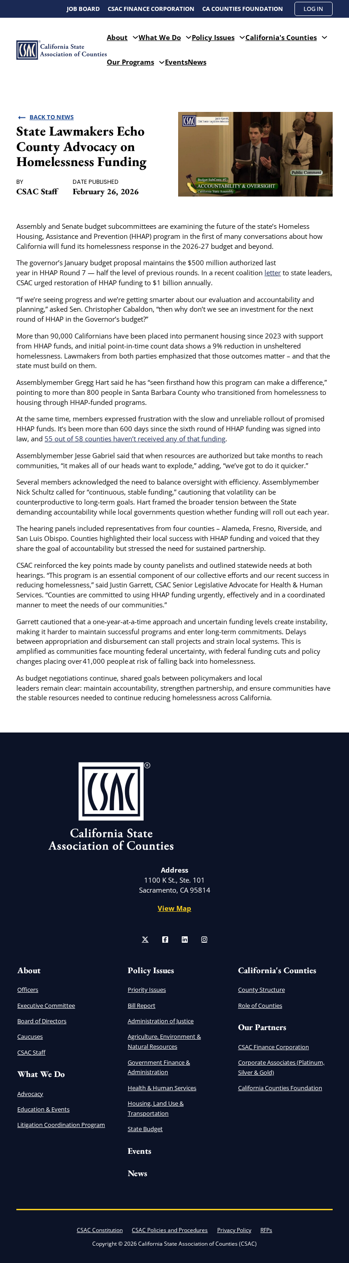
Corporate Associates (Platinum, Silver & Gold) (281, 1067)
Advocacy (30, 1094)
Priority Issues (147, 989)
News (197, 61)
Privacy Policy (234, 1230)
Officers (27, 989)
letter (272, 272)
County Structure (261, 989)
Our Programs (130, 61)
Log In (313, 9)
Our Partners (262, 1027)
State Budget (145, 1129)
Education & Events (43, 1109)
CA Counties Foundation (242, 9)
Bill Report (141, 1005)
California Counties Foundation (280, 1088)
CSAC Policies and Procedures (170, 1230)
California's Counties (281, 37)
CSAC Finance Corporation (151, 9)
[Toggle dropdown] (135, 37)
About (117, 37)
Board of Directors (41, 1021)
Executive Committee (46, 1005)
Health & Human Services (162, 1088)
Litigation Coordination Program (61, 1125)
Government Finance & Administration (159, 1067)
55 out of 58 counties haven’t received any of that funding (135, 438)
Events (176, 61)
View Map (174, 908)
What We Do (160, 37)
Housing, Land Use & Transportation (156, 1108)
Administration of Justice (161, 1021)
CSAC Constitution (100, 1230)
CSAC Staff (31, 1052)
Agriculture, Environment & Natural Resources (164, 1041)
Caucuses (30, 1036)
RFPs (266, 1230)
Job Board (83, 9)
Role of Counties (260, 1005)
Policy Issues (213, 37)
